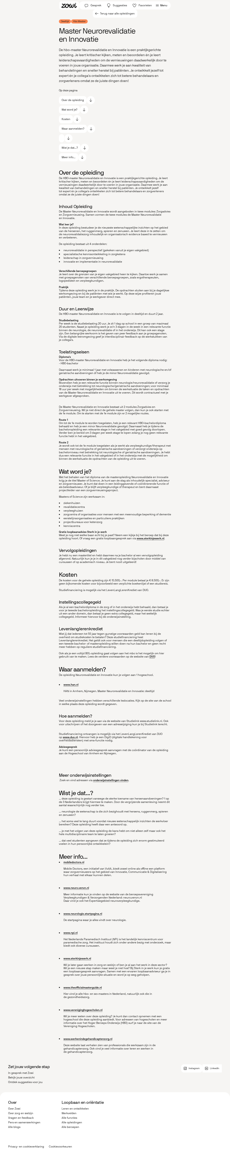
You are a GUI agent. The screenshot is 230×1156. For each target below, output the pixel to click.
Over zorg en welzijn (20, 1113)
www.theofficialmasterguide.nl (83, 987)
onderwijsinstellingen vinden (110, 780)
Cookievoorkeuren (60, 1146)
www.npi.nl (71, 932)
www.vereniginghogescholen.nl (83, 1010)
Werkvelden (69, 1113)
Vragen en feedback (21, 1117)
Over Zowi (14, 1108)
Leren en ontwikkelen (75, 1108)
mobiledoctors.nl (74, 862)
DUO (152, 656)
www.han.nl (71, 684)
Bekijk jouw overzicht (21, 1077)
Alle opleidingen (72, 1122)
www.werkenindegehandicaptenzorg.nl (88, 1039)
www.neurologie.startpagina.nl (83, 913)
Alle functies (69, 1117)
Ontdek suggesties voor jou (25, 1082)
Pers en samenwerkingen (24, 1122)
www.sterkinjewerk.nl (150, 538)
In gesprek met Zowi (21, 1073)
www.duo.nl (70, 737)
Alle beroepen (70, 1127)
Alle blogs (14, 1127)
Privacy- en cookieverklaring (26, 1146)
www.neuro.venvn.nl (76, 887)
